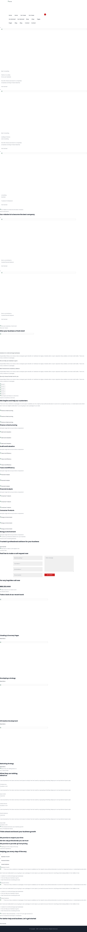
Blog (16, 23)
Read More (2, 638)
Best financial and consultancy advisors (10, 368)
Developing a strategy (8, 678)
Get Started (3, 546)
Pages (38, 19)
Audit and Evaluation (7, 446)
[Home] (10, 2)
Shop (27, 19)
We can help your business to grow (8, 361)
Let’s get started (29, 918)
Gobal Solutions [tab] (5, 864)
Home (10, 15)
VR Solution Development (9, 721)
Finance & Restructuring (8, 425)
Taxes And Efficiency (7, 468)
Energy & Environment (8, 532)
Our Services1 (12, 19)
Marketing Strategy (7, 764)
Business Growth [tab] (5, 856)
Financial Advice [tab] (5, 860)
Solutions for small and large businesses (10, 353)
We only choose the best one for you (9, 376)
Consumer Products (7, 510)
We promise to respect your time (11, 838)
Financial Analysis (6, 489)
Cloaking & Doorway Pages (9, 635)
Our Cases (23, 15)
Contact (27, 23)
